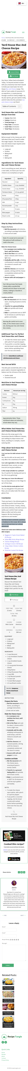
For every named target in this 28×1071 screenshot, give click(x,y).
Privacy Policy (5, 1060)
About (3, 1056)
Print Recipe (15, 76)
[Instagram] (5, 1042)
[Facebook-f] (3, 1042)
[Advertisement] (14, 15)
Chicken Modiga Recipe (12, 542)
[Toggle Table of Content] (18, 106)
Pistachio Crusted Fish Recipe (14, 550)
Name (4, 926)
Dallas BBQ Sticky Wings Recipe (14, 539)
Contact (4, 1058)
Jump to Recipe (14, 72)
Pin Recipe (15, 600)
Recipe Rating (5, 939)
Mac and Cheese (11, 89)
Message (4, 943)
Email (4, 933)
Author (14, 889)
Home (3, 37)
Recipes (4, 1054)
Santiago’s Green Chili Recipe (14, 544)
